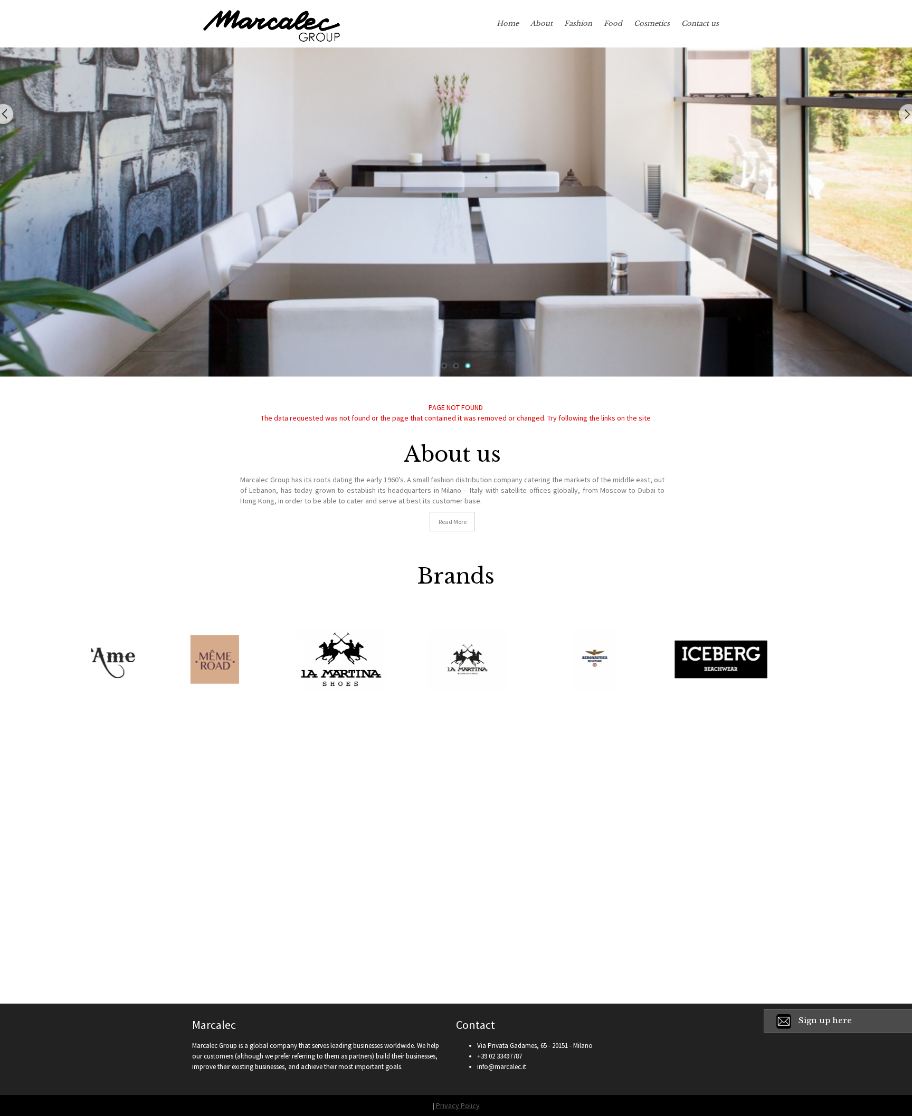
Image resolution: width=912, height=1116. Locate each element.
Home (508, 23)
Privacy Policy (458, 1105)
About (541, 23)
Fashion (578, 23)
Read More (453, 522)
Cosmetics (652, 23)
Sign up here (825, 1020)
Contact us (700, 23)
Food (613, 23)
